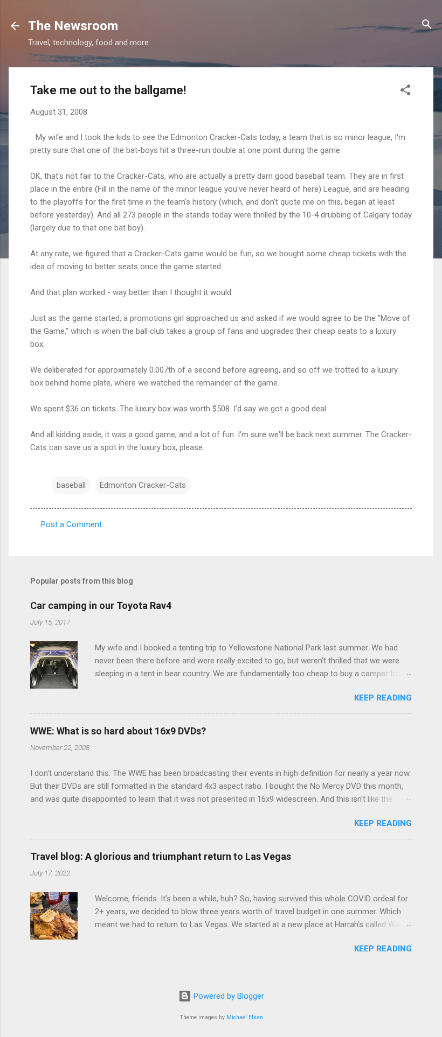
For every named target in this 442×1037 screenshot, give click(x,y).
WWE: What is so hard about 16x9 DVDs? (118, 731)
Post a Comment (71, 524)
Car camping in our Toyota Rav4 (100, 605)
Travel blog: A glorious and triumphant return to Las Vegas (160, 856)
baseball (71, 485)
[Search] (426, 25)
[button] (405, 90)
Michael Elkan (244, 1017)
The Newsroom (73, 25)
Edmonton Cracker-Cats (143, 485)
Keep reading (383, 698)
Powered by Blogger (227, 996)
